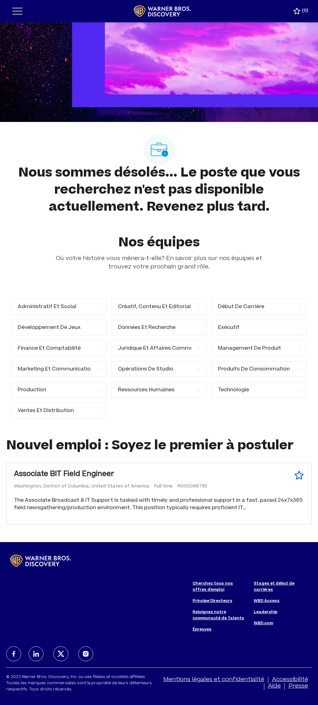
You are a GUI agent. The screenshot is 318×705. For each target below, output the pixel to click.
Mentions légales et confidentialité (213, 680)
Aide (274, 686)
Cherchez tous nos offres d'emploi (213, 587)
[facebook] (13, 653)
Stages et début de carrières (274, 587)
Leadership (265, 612)
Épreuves (202, 629)
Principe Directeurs (212, 601)
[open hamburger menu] (17, 11)
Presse (298, 686)
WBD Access (266, 601)
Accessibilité (290, 680)
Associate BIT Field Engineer (64, 474)
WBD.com (263, 623)
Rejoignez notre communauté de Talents (218, 615)
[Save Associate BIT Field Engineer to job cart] (299, 475)
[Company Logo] (162, 11)
